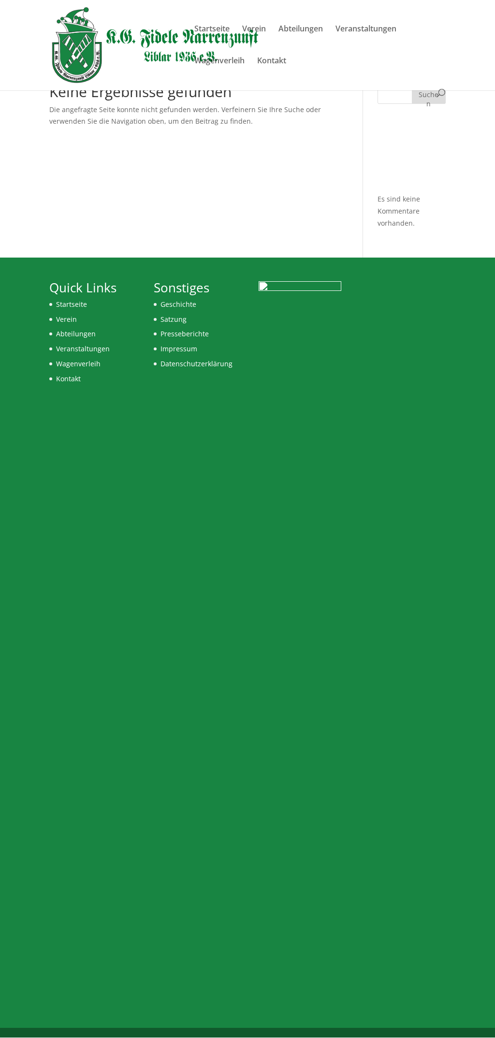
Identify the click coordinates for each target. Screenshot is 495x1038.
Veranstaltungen (365, 29)
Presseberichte (184, 333)
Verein (254, 29)
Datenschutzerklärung (196, 363)
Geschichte (178, 304)
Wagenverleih (219, 61)
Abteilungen (300, 29)
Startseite (212, 29)
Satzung (173, 319)
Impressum (178, 348)
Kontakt (271, 61)
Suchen (428, 97)
